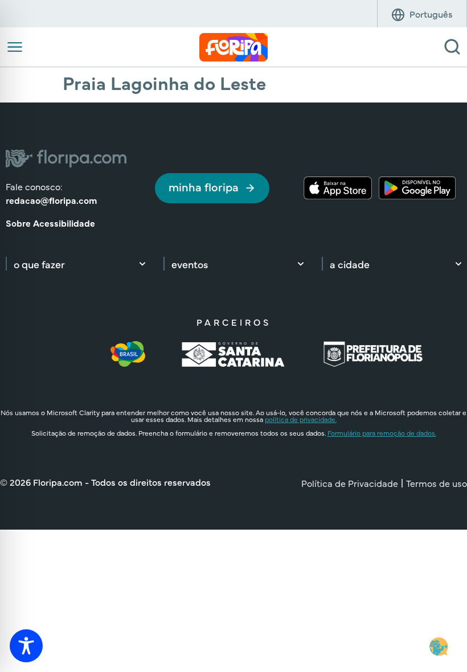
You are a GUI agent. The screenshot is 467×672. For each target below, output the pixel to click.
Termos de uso (436, 483)
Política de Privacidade (349, 483)
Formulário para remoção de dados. (381, 432)
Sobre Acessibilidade (50, 222)
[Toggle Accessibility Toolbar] (26, 645)
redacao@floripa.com (51, 200)
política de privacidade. (301, 419)
